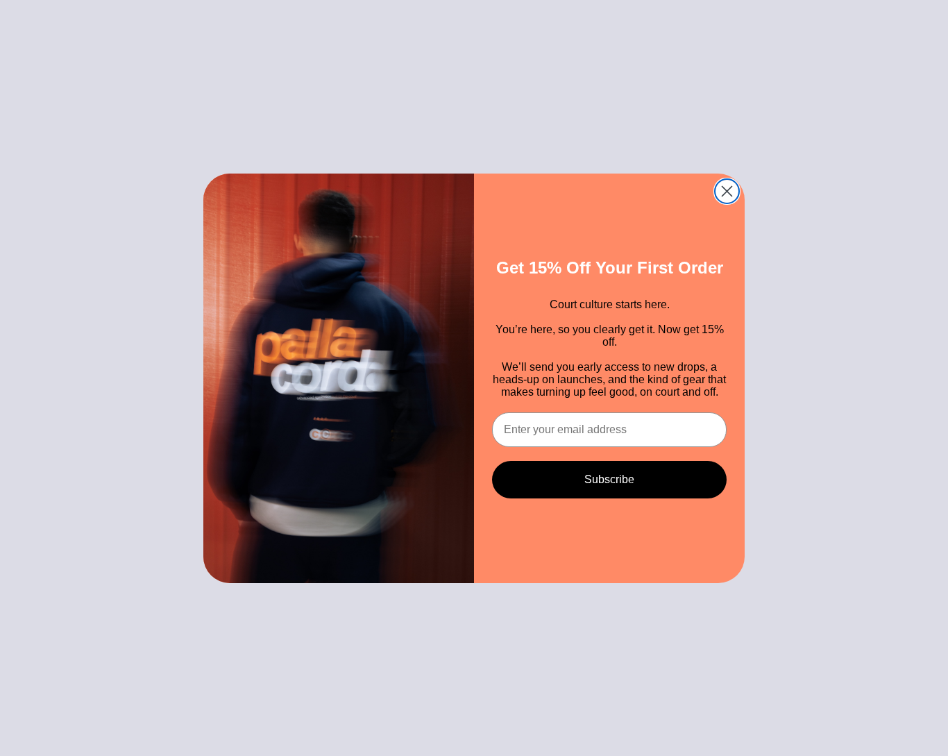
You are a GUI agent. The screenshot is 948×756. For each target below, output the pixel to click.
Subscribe (609, 479)
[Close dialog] (727, 191)
